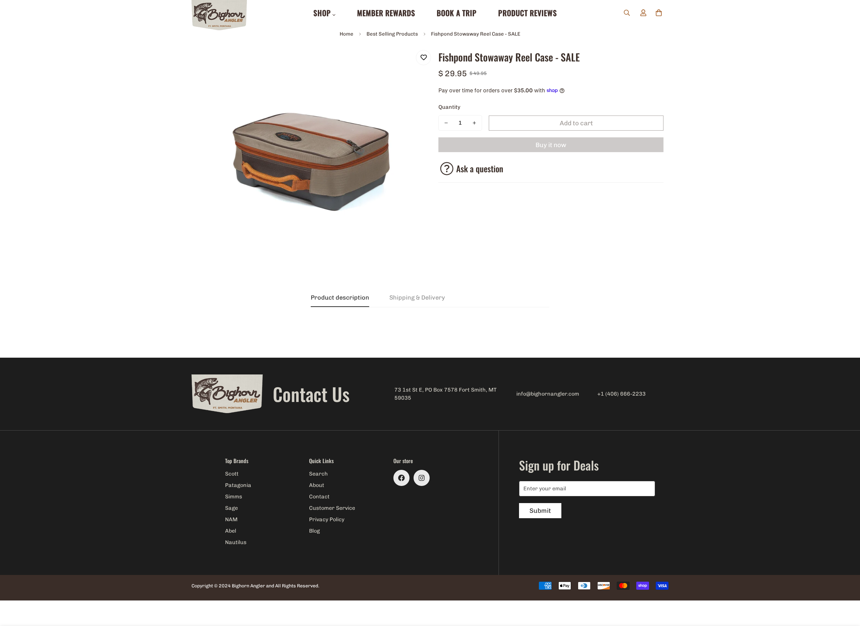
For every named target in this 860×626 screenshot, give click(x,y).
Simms (233, 496)
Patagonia (238, 485)
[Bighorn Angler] (219, 15)
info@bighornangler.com (547, 394)
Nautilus (236, 542)
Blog (314, 531)
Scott (232, 474)
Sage (231, 508)
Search (318, 474)
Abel (230, 531)
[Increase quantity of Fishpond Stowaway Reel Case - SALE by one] (474, 123)
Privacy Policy (326, 519)
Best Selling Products (392, 34)
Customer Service (332, 508)
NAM (231, 519)
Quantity (449, 107)
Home (346, 34)
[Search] (627, 12)
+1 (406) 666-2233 (621, 394)
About (316, 485)
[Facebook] (401, 478)
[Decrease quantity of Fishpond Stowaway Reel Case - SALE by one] (446, 123)
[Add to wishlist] (423, 57)
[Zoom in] (407, 62)
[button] (658, 12)
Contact (319, 496)
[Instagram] (422, 478)
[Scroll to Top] (847, 589)
